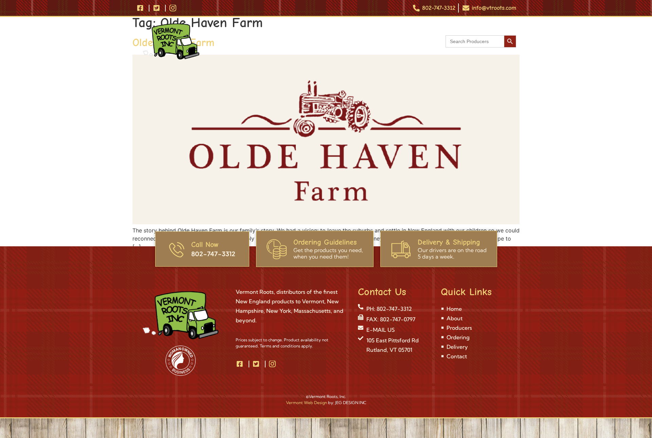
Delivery (377, 41)
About (267, 41)
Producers (302, 41)
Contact (411, 41)
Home (238, 41)
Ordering (341, 41)
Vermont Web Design (306, 402)
